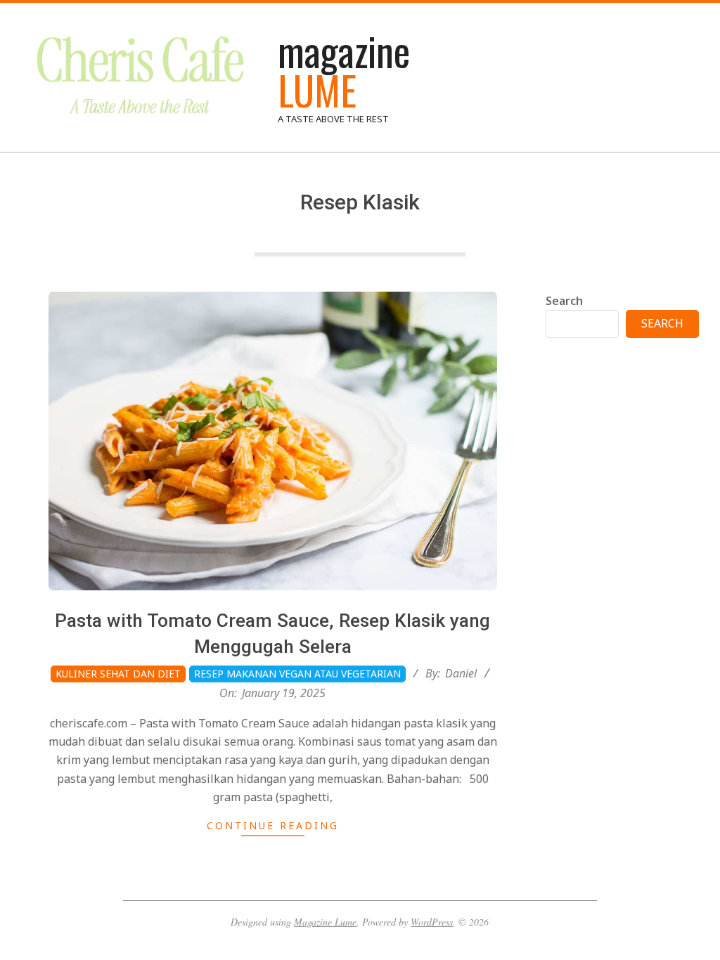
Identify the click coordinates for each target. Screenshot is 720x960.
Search (564, 301)
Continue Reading (273, 825)
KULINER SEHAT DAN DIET (118, 673)
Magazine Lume (325, 921)
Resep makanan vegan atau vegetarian (297, 673)
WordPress (432, 921)
